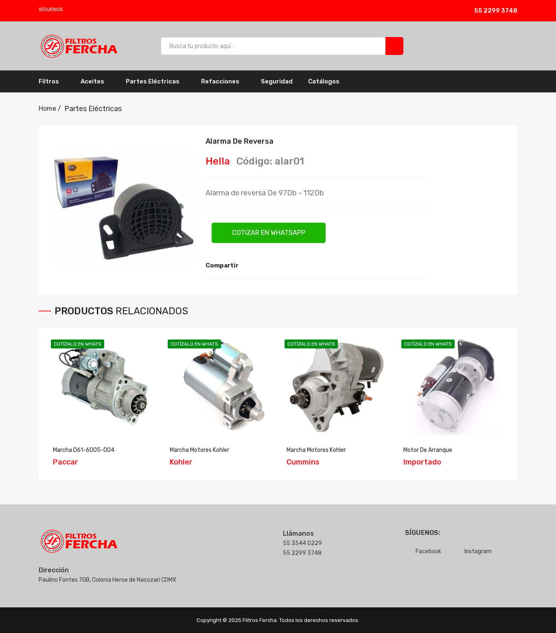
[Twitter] (262, 265)
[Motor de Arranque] (453, 385)
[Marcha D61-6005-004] (103, 385)
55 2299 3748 (495, 10)
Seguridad (277, 81)
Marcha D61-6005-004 (83, 450)
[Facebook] (72, 9)
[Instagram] (81, 9)
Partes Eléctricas (93, 109)
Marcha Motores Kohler (199, 450)
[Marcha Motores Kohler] (220, 385)
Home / (50, 108)
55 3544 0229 (302, 543)
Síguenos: (51, 9)
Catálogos (323, 81)
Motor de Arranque (427, 450)
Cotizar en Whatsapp (268, 233)
